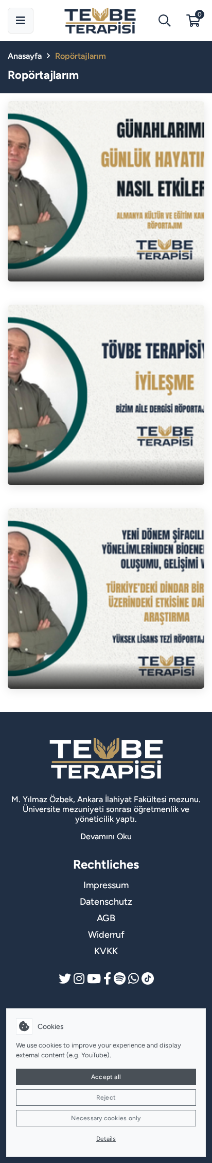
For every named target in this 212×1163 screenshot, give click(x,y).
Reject (106, 1097)
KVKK (106, 951)
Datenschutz (106, 901)
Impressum (106, 885)
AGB (106, 918)
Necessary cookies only (105, 1118)
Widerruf (106, 934)
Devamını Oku (106, 836)
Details (106, 1138)
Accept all (106, 1077)
